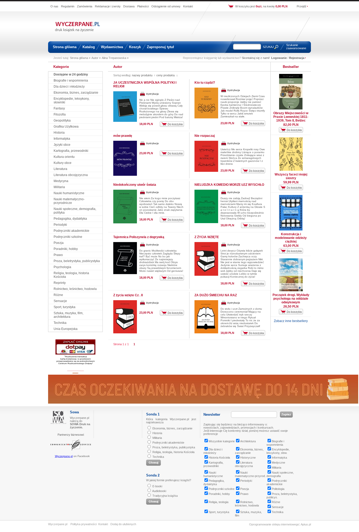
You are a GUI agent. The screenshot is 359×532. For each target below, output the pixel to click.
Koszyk (135, 47)
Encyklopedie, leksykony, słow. (278, 451)
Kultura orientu (64, 157)
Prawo (58, 255)
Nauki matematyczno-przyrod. (250, 474)
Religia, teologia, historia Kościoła (173, 452)
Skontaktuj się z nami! (256, 57)
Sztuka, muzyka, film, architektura (68, 315)
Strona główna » (80, 57)
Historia (59, 132)
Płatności (143, 6)
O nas (54, 6)
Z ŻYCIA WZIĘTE (206, 237)
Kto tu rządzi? (204, 82)
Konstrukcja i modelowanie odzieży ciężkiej (291, 237)
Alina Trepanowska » (115, 57)
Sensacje (60, 301)
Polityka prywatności (83, 524)
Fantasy (59, 108)
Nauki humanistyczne (69, 193)
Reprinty (60, 283)
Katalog (89, 47)
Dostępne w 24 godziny (71, 74)
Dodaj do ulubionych (123, 524)
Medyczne (278, 462)
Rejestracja (296, 57)
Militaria (59, 187)
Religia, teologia (218, 502)
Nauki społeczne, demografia (280, 474)
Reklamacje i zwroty (108, 6)
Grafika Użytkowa (66, 126)
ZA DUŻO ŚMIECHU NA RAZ (215, 295)
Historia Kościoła (219, 457)
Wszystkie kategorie (222, 441)
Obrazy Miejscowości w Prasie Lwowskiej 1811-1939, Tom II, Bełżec (290, 116)
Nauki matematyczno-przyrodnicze (69, 201)
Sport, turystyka (64, 307)
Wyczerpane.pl (64, 456)
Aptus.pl (306, 524)
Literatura (60, 169)
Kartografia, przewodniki (71, 151)
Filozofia (60, 114)
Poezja (59, 243)
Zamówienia (84, 6)
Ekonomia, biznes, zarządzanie (76, 92)
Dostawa (129, 6)
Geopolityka (62, 120)
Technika (60, 323)
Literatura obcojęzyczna (71, 175)
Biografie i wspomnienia (71, 80)
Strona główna (64, 47)
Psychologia (62, 267)
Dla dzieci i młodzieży (69, 86)
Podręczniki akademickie (71, 231)
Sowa (74, 412)
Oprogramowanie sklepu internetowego (274, 524)
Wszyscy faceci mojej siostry (291, 176)
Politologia (278, 488)
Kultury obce (62, 163)
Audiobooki (159, 491)
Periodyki (60, 225)
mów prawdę (122, 136)
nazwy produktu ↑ (144, 75)
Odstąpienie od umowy (166, 6)
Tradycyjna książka (165, 495)
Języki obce (62, 145)
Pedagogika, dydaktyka (70, 218)
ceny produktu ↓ (167, 75)
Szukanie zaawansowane (296, 46)
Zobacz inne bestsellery (291, 321)
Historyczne (248, 457)
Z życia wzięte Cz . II (128, 295)
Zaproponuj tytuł (160, 47)
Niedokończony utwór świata (134, 185)
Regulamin (67, 6)
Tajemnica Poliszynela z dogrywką (138, 237)
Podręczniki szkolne (68, 237)
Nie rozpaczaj (204, 136)
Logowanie (279, 57)
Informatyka (62, 138)
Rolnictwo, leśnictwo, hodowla (75, 289)
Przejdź (301, 6)
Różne (58, 295)
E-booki (157, 486)
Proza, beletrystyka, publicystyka (77, 261)
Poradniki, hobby (66, 249)
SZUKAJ (268, 46)
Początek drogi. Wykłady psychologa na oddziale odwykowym (291, 298)
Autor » (96, 57)
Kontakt (188, 6)
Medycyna (61, 181)
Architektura (248, 441)
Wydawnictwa (112, 47)
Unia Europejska (66, 329)
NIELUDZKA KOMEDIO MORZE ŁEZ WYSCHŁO (229, 185)
